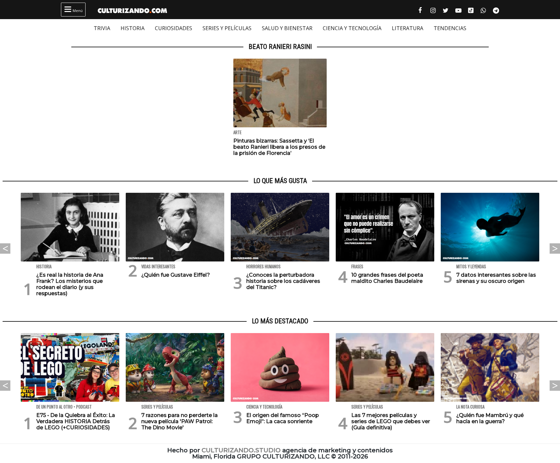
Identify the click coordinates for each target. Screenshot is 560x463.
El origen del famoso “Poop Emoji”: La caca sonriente (282, 418)
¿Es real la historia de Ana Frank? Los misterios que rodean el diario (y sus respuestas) (69, 284)
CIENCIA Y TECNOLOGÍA (352, 28)
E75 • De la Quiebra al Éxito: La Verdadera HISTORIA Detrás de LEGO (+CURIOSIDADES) (75, 421)
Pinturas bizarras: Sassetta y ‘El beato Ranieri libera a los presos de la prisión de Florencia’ (279, 147)
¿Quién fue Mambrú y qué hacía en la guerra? (490, 418)
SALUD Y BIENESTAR (287, 28)
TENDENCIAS (450, 28)
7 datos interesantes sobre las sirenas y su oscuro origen (496, 278)
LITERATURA (407, 28)
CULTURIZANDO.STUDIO (241, 450)
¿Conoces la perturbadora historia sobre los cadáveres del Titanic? (283, 281)
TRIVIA (102, 28)
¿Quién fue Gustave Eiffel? (175, 275)
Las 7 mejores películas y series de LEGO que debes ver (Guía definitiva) (390, 421)
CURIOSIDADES (173, 28)
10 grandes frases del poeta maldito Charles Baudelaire (387, 278)
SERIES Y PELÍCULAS (227, 28)
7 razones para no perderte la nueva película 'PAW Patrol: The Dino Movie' (179, 421)
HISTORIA (133, 28)
